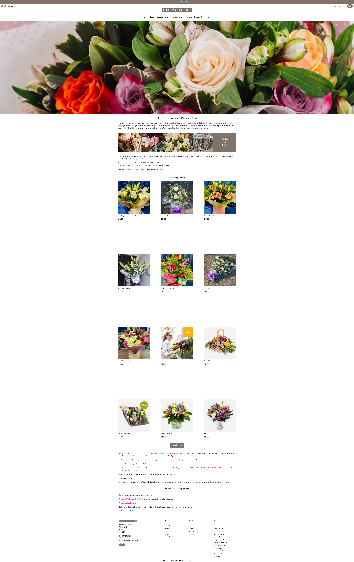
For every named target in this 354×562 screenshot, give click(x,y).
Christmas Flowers (158, 453)
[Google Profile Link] (5, 6)
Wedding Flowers (162, 17)
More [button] (207, 17)
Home (145, 17)
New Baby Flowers (219, 534)
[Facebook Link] (2, 6)
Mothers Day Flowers (192, 453)
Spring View (168, 526)
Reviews (189, 17)
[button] (177, 521)
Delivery (191, 528)
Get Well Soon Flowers (220, 542)
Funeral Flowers (177, 17)
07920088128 (157, 169)
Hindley (167, 528)
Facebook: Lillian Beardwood (128, 503)
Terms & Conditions (194, 531)
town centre (193, 126)
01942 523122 (341, 6)
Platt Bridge (168, 537)
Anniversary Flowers (219, 531)
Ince (166, 531)
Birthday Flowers (218, 528)
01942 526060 (141, 169)
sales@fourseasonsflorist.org (130, 165)
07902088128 (216, 468)
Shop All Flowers (177, 445)
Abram (167, 534)
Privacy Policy (193, 526)
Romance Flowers (219, 537)
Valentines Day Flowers (220, 551)
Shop (152, 17)
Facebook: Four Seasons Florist (128, 499)
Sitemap (191, 534)
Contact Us (198, 17)
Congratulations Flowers (220, 540)
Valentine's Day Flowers (177, 453)
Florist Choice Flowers (220, 545)
